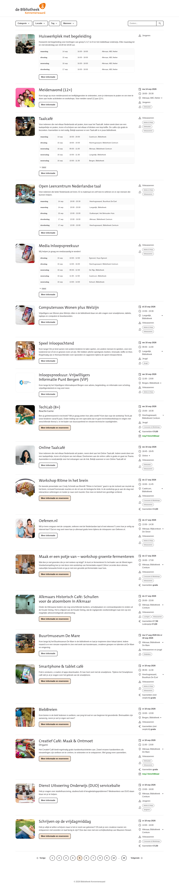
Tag (52, 23)
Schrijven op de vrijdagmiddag (65, 821)
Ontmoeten (147, 107)
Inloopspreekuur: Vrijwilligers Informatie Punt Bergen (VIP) (64, 377)
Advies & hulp (148, 122)
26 (124, 858)
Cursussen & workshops (152, 427)
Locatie (38, 23)
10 (114, 858)
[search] (160, 23)
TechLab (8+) (49, 407)
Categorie (22, 23)
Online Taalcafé (52, 447)
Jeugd (146, 363)
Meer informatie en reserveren (55, 428)
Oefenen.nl (48, 520)
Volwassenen (148, 131)
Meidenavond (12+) (55, 89)
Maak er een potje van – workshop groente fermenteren (86, 556)
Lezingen (147, 617)
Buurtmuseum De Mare (59, 635)
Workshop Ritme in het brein (63, 480)
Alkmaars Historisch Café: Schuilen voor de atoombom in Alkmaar (69, 599)
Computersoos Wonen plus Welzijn (69, 307)
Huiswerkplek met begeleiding (65, 36)
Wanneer (67, 23)
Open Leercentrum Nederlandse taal (70, 186)
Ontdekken (147, 654)
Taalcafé (46, 118)
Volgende (135, 858)
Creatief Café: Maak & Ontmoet (66, 740)
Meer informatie (48, 77)
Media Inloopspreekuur (59, 245)
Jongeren (147, 810)
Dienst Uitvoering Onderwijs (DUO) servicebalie (79, 785)
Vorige (43, 858)
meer (44, 167)
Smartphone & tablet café (61, 666)
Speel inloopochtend (56, 343)
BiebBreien (48, 709)
